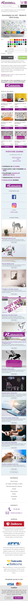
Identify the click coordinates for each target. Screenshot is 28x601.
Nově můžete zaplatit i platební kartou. (10, 417)
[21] (13, 44)
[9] (13, 40)
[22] (15, 44)
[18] (25, 42)
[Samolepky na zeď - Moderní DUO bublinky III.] (7, 97)
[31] (23, 44)
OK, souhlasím (18, 597)
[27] (19, 44)
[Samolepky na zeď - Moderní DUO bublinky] (21, 135)
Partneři (14, 499)
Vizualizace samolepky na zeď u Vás (10, 464)
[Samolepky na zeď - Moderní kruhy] (7, 135)
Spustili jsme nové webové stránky (9, 315)
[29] (21, 44)
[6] (21, 40)
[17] (19, 42)
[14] (15, 42)
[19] (8, 44)
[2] (8, 40)
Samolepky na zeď (5, 74)
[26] (13, 46)
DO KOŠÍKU (23, 57)
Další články (14, 472)
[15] (17, 42)
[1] (15, 40)
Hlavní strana (14, 481)
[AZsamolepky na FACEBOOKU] (14, 197)
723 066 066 (16, 509)
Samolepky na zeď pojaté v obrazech (10, 289)
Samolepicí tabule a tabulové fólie (9, 393)
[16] (23, 42)
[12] (13, 42)
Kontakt (14, 489)
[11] (25, 40)
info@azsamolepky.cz (16, 513)
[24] (15, 46)
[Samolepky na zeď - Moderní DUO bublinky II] (21, 116)
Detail (7, 109)
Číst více (14, 242)
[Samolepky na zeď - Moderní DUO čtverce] (7, 116)
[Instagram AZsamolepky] (14, 205)
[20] (10, 44)
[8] (10, 40)
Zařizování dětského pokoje (8, 263)
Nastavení (8, 597)
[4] (10, 42)
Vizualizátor (14, 496)
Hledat (23, 6)
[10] (8, 42)
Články (14, 494)
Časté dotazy (14, 491)
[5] (17, 40)
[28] (25, 44)
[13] (17, 46)
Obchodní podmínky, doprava (14, 486)
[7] (23, 40)
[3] (19, 40)
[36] (21, 42)
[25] (10, 46)
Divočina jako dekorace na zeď (8, 238)
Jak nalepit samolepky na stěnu (14, 484)
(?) (11, 53)
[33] (8, 46)
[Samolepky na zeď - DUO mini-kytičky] (21, 97)
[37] (17, 44)
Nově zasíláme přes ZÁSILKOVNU (9, 442)
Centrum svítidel (14, 212)
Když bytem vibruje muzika (8, 369)
